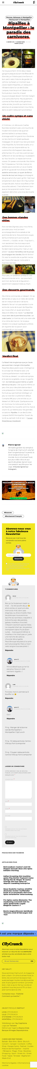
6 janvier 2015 (10, 42)
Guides (30, 1046)
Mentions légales (9, 1063)
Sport (14, 1053)
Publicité (19, 994)
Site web (7, 815)
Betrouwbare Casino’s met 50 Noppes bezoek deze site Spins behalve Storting (17, 868)
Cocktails (21, 1044)
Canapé (13, 1044)
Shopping (6, 1053)
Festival (23, 1046)
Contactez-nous (8, 994)
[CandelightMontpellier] (18, 490)
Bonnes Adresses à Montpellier (19, 17)
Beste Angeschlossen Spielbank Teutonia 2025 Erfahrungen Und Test (18, 913)
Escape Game (13, 1046)
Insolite (26, 1049)
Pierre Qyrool (19, 43)
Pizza (20, 1051)
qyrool (16, 659)
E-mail (7, 809)
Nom (7, 801)
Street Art (21, 1053)
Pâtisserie (7, 1051)
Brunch (26, 1041)
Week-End (6, 1058)
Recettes (27, 1051)
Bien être (12, 1041)
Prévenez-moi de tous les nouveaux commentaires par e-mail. (16, 829)
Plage (14, 1051)
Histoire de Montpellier (11, 1049)
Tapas (9, 1056)
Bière (20, 1041)
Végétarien (25, 1056)
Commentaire (9, 779)
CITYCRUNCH (10, 1012)
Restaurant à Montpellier (19, 20)
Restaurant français (14, 516)
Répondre (9, 650)
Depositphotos (22, 1030)
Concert (5, 1044)
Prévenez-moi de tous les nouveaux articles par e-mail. (16, 837)
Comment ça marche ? (11, 996)
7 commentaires (20, 42)
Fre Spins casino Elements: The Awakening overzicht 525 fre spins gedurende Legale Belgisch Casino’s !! (17, 902)
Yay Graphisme (21, 1023)
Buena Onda (24, 1028)
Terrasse (16, 1056)
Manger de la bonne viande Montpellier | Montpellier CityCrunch (16, 730)
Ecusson (8, 512)
